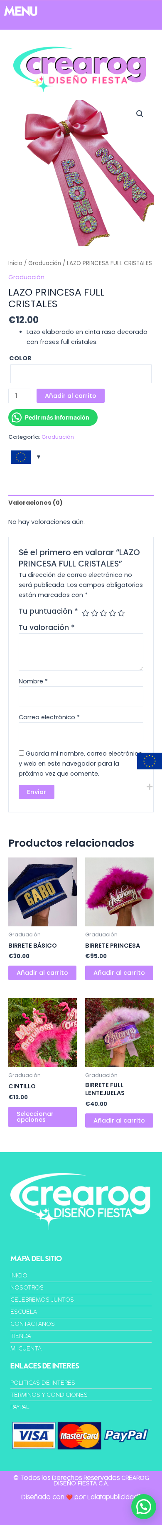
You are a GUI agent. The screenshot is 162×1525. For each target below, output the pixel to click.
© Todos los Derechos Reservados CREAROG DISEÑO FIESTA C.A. (81, 1480)
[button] (140, 113)
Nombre (33, 681)
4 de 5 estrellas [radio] (112, 613)
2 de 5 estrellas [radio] (94, 613)
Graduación (44, 263)
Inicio (15, 263)
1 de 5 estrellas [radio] (85, 613)
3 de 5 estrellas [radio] (103, 613)
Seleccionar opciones (35, 1117)
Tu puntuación (48, 611)
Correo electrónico (49, 717)
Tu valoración (47, 627)
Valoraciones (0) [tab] (35, 502)
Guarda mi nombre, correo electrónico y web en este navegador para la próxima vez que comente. (80, 763)
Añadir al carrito (70, 396)
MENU (20, 11)
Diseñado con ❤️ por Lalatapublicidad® (81, 1497)
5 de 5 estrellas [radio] (121, 613)
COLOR (20, 358)
